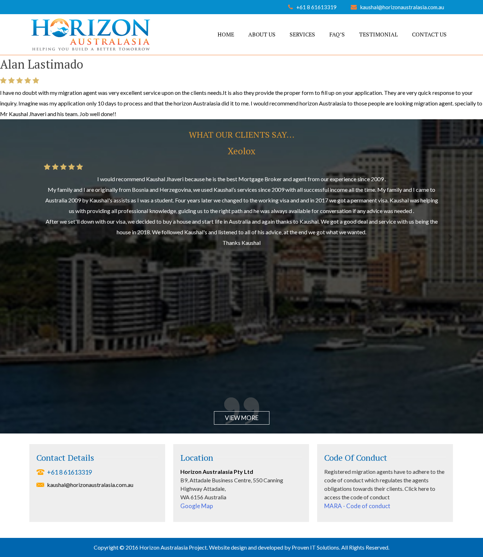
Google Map (196, 506)
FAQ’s (337, 34)
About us (261, 34)
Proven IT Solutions (315, 547)
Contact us (429, 34)
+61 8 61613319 (316, 7)
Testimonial (378, 34)
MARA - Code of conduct (357, 506)
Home (225, 34)
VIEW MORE (241, 417)
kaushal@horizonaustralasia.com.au (402, 7)
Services (302, 34)
